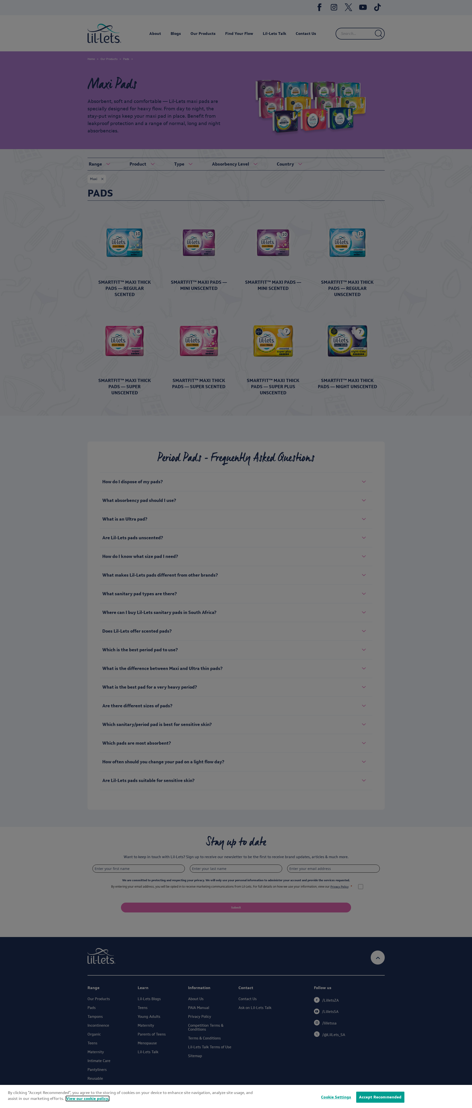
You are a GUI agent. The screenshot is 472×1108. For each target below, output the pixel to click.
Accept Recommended (380, 1097)
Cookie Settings (336, 1097)
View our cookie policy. (87, 1098)
